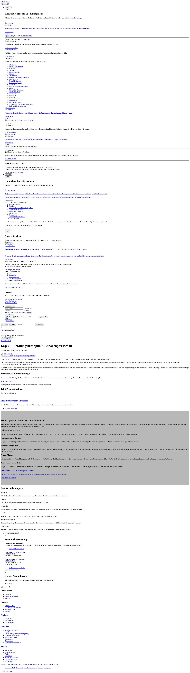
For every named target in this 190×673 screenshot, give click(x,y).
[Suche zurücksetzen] (43, 317)
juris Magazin (9, 661)
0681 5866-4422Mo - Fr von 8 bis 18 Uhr (13, 606)
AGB (13, 668)
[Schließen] (9, 315)
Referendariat (9, 641)
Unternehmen (9, 639)
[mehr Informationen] (95, 396)
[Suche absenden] (16, 317)
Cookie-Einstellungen (30, 668)
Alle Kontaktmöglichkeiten (13, 299)
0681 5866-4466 (10, 561)
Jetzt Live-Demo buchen (8, 478)
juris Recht (8, 619)
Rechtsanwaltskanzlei (11, 630)
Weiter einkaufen (6, 339)
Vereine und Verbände (12, 637)
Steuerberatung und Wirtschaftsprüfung (17, 634)
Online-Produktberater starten (14, 172)
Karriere (7, 598)
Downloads (8, 656)
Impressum (8, 668)
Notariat (7, 632)
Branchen (5, 626)
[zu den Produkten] (9, 36)
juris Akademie (9, 622)
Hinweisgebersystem (44, 668)
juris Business (9, 621)
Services (4, 646)
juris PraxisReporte (11, 659)
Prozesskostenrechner (11, 657)
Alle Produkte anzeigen (74, 18)
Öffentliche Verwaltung (12, 635)
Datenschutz (19, 668)
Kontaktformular (10, 609)
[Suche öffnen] (8, 317)
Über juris (8, 594)
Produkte (4, 615)
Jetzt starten (8, 583)
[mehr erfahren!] (7, 354)
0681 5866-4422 (10, 554)
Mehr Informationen (7, 381)
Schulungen (8, 650)
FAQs (7, 654)
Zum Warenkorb (6, 341)
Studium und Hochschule (13, 642)
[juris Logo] (5, 4)
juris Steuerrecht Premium (14, 400)
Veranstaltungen (10, 652)
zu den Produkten (26, 36)
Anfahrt (7, 611)
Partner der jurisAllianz (12, 596)
